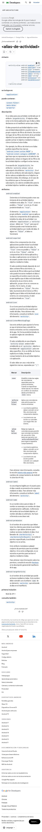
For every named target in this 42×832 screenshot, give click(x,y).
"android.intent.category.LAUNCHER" (21, 154)
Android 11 (5, 742)
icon (29, 69)
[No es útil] (20, 41)
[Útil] (17, 41)
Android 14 (5, 733)
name (29, 76)
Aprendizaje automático (9, 679)
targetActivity (33, 80)
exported (31, 67)
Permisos (35, 563)
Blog (3, 664)
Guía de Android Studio (9, 751)
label (30, 74)
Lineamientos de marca (25, 817)
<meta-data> (11, 105)
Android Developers (7, 37)
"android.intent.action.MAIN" (18, 151)
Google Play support (8, 780)
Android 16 (5, 726)
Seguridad (5, 654)
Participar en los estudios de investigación (15, 783)
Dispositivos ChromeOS (9, 707)
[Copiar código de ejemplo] (39, 63)
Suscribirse (35, 822)
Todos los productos (9, 809)
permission (32, 78)
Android (4, 647)
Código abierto (6, 657)
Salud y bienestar (7, 682)
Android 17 (5, 723)
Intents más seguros (25, 473)
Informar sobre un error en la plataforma (15, 773)
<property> (10, 108)
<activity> (29, 170)
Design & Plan (20, 37)
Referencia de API (7, 758)
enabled (31, 65)
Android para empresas (9, 650)
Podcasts (4, 667)
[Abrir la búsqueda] (26, 2)
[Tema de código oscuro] (36, 63)
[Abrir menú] (3, 2)
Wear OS (4, 704)
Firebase (4, 803)
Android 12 (5, 739)
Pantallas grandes (7, 701)
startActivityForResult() (20, 537)
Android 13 (5, 736)
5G (3, 692)
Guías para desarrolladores (10, 754)
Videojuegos (6, 676)
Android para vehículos (9, 711)
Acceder (36, 2)
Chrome (4, 799)
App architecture (10, 10)
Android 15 (5, 729)
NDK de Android (7, 764)
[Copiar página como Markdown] (10, 52)
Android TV (5, 714)
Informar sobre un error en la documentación (16, 776)
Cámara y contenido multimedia (12, 685)
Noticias (4, 660)
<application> (12, 95)
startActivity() (25, 534)
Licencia (13, 817)
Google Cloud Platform (9, 806)
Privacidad (5, 689)
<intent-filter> (12, 103)
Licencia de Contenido (8, 624)
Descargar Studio (7, 761)
